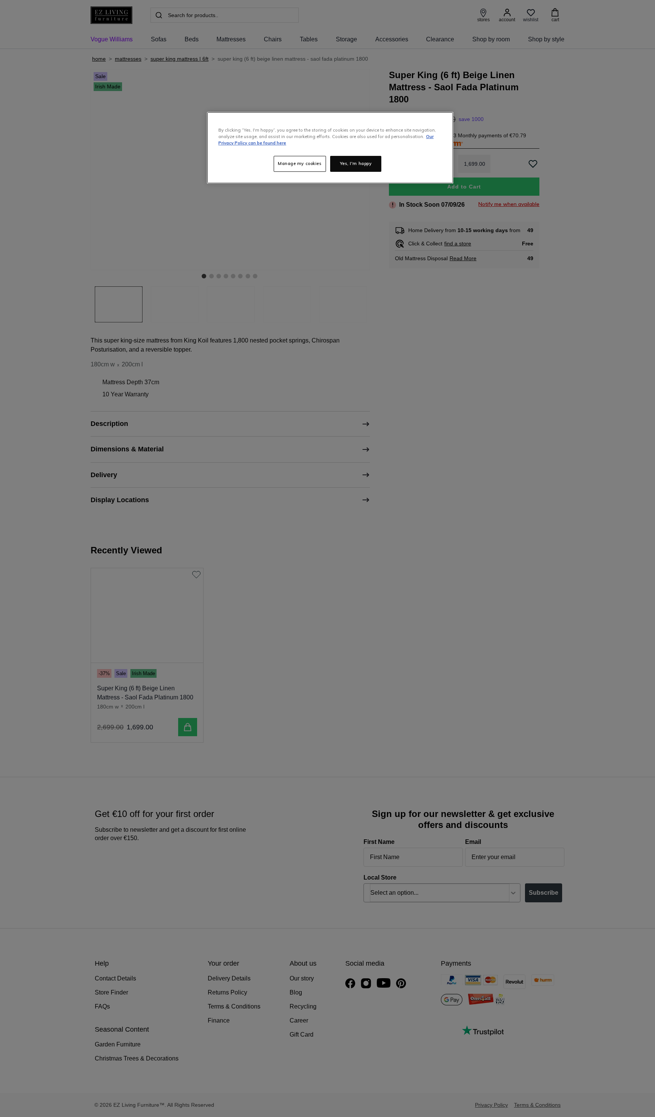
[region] (330, 148)
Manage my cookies (300, 163)
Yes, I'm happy (356, 163)
